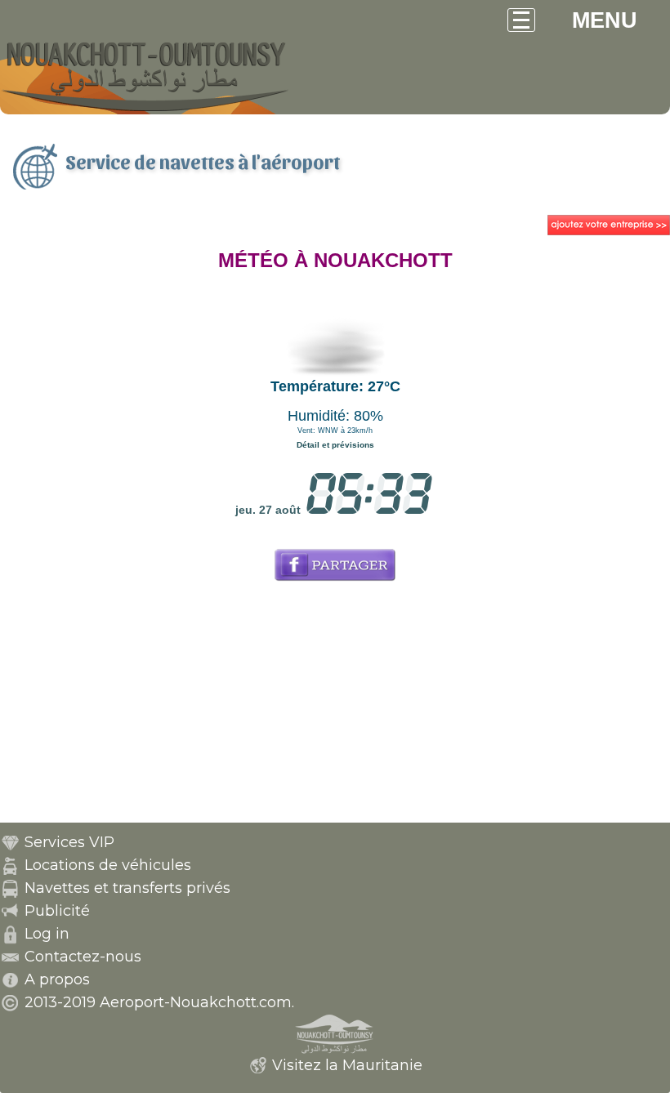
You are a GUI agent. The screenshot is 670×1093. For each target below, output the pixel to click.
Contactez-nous (83, 957)
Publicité (57, 911)
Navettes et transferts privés (127, 888)
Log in (47, 934)
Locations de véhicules (108, 865)
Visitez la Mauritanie (347, 1065)
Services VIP (69, 842)
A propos (57, 979)
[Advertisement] (335, 708)
